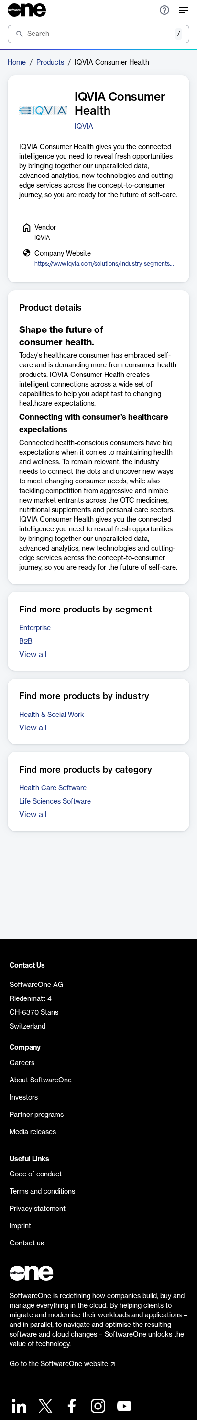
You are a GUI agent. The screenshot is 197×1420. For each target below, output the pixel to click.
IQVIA (84, 126)
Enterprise (35, 628)
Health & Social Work (51, 715)
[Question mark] (164, 10)
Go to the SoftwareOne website (59, 1364)
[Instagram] (96, 1407)
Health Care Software (53, 788)
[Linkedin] (18, 1407)
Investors (24, 1097)
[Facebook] (70, 1407)
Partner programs (37, 1115)
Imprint (20, 1226)
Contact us (27, 1243)
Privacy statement (38, 1209)
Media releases (33, 1132)
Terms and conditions (42, 1191)
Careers (22, 1063)
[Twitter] (44, 1407)
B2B (26, 641)
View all (33, 654)
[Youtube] (123, 1407)
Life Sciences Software (55, 801)
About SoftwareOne (41, 1080)
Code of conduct (36, 1174)
